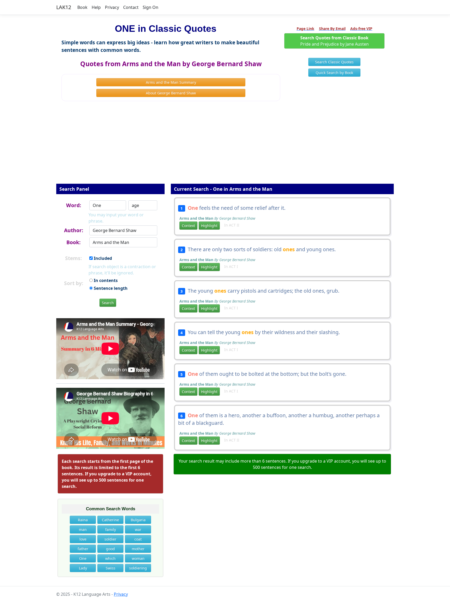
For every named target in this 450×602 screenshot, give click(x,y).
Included (102, 258)
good (110, 548)
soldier (110, 539)
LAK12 (63, 7)
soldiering (138, 568)
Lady (83, 568)
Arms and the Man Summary (171, 82)
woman (138, 558)
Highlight (209, 225)
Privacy (112, 7)
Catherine (110, 519)
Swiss (110, 568)
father (83, 548)
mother (138, 548)
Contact (131, 7)
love (82, 539)
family (110, 529)
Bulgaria (138, 519)
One (82, 558)
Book (82, 7)
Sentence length (110, 288)
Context (188, 225)
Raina (83, 519)
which (110, 558)
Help (96, 7)
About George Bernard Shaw (171, 92)
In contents (105, 280)
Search (108, 302)
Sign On (150, 7)
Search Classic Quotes (334, 61)
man (83, 529)
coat (138, 539)
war (138, 529)
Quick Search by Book (334, 72)
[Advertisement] (225, 145)
